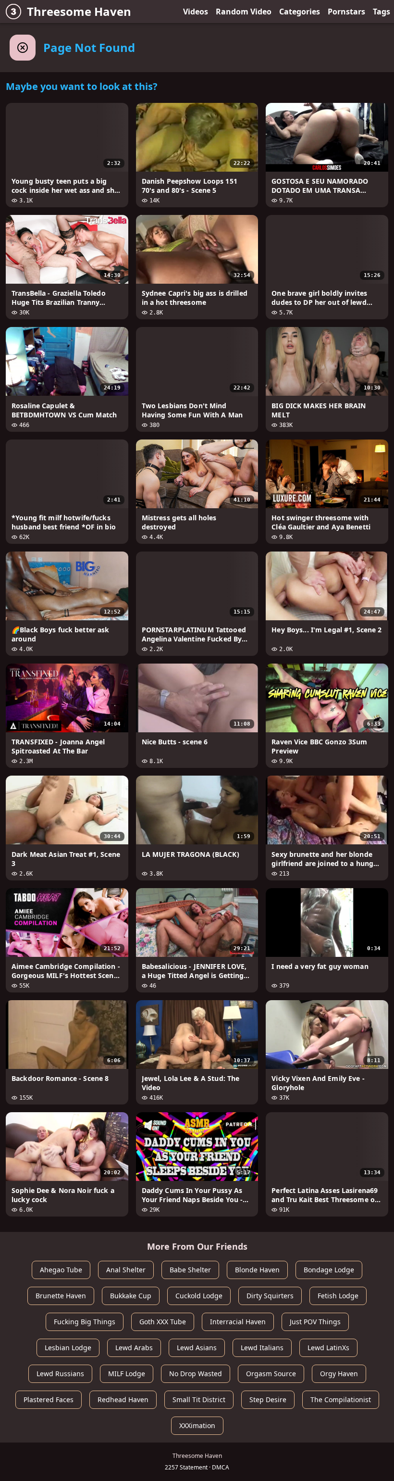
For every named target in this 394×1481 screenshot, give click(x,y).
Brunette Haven (61, 1295)
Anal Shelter (126, 1269)
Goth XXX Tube (162, 1321)
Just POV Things (315, 1321)
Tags (381, 11)
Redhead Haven (123, 1399)
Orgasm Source (271, 1373)
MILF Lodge (126, 1373)
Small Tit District (198, 1399)
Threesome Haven (79, 11)
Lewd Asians (197, 1347)
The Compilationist (340, 1399)
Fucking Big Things (84, 1321)
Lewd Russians (60, 1373)
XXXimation (197, 1425)
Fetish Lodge (338, 1295)
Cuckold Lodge (198, 1295)
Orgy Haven (339, 1373)
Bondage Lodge (329, 1269)
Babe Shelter (190, 1269)
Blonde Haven (257, 1269)
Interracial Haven (238, 1321)
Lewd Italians (262, 1347)
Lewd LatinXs (328, 1347)
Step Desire (267, 1399)
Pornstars (346, 11)
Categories (299, 11)
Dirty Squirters (270, 1295)
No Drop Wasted (195, 1373)
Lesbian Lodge (68, 1347)
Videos (195, 11)
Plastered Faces (49, 1399)
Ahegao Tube (61, 1269)
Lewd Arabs (134, 1347)
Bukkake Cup (130, 1295)
